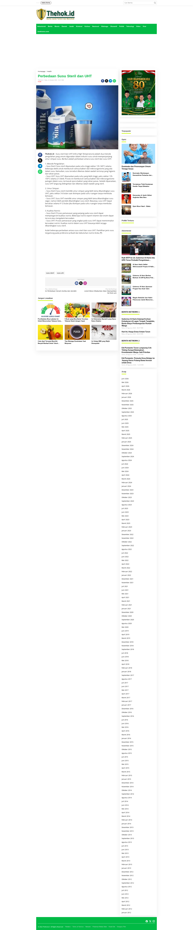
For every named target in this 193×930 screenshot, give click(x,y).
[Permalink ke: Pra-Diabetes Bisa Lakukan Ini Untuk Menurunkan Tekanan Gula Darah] (50, 310)
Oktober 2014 (127, 790)
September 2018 (128, 649)
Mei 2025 (125, 427)
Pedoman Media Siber (100, 927)
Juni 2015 (125, 760)
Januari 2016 (126, 738)
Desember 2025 (127, 401)
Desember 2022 (127, 534)
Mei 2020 (125, 627)
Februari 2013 (127, 864)
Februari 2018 (127, 668)
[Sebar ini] (102, 81)
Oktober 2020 (127, 616)
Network (88, 927)
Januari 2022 (126, 575)
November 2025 (127, 405)
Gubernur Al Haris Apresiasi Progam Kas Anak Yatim (142, 287)
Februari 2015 (127, 775)
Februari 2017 (127, 701)
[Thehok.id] (55, 14)
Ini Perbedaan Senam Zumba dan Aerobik (60, 290)
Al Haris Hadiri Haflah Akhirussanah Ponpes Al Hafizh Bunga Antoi (144, 266)
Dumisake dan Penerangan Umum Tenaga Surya (136, 167)
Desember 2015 (127, 742)
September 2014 (128, 794)
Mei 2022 (125, 560)
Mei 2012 (125, 898)
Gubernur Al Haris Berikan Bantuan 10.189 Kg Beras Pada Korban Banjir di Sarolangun (143, 277)
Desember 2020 (127, 612)
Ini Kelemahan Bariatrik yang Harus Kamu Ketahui (103, 320)
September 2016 (128, 716)
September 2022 (128, 545)
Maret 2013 (126, 861)
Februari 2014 (127, 820)
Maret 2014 (126, 816)
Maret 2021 (126, 601)
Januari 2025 (126, 442)
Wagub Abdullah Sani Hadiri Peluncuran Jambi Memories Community (143, 299)
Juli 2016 (125, 720)
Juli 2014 (125, 801)
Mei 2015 (125, 764)
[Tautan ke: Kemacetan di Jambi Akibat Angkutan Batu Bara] (126, 199)
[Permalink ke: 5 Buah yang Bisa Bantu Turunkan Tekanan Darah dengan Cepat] (77, 310)
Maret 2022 (126, 568)
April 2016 (125, 731)
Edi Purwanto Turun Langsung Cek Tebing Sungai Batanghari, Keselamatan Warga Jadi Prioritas (136, 350)
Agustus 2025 (127, 416)
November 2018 (127, 646)
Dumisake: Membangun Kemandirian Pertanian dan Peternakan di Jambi (142, 174)
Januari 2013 (126, 868)
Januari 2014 (126, 824)
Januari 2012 (126, 912)
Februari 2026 (127, 393)
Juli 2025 (125, 419)
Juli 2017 (125, 683)
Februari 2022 (127, 571)
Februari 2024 (127, 482)
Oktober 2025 (127, 408)
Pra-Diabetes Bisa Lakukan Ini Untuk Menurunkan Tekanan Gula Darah (49, 320)
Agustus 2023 (127, 505)
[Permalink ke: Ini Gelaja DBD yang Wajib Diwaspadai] (104, 332)
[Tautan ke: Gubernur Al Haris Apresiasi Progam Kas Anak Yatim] (126, 290)
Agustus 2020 (127, 623)
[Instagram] (85, 283)
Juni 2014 (125, 805)
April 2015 (125, 768)
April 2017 (125, 694)
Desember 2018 (127, 642)
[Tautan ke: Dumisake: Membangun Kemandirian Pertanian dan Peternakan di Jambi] (126, 177)
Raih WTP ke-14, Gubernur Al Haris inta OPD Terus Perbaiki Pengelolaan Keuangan (138, 259)
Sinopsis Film (121, 927)
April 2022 (125, 564)
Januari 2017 (126, 705)
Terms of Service (78, 927)
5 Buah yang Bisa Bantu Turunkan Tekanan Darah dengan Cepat (76, 320)
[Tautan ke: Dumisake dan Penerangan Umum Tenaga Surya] (138, 154)
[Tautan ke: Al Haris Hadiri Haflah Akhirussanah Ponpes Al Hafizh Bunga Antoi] (126, 268)
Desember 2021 (127, 579)
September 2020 (128, 620)
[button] (155, 3)
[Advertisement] (96, 51)
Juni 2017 (125, 686)
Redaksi (68, 927)
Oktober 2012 (127, 879)
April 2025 (125, 430)
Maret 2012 (126, 905)
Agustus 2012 (127, 887)
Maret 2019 (126, 638)
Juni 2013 (125, 849)
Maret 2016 (126, 735)
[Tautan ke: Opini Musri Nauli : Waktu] (126, 210)
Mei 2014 (125, 809)
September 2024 (128, 456)
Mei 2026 (125, 382)
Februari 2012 (127, 909)
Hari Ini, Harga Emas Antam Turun (136, 332)
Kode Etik (112, 927)
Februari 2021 (127, 605)
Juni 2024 (125, 468)
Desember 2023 (127, 490)
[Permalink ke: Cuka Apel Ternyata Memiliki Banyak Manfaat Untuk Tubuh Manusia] (50, 332)
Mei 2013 (125, 853)
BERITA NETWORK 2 (131, 341)
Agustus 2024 (127, 460)
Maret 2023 (126, 523)
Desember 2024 (127, 445)
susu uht (60, 273)
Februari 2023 (127, 527)
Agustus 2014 (127, 798)
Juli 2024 (125, 464)
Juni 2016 (125, 723)
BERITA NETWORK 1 (131, 312)
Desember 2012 (127, 872)
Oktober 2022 (127, 542)
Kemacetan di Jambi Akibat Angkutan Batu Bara (142, 196)
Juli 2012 (125, 890)
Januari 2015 (126, 779)
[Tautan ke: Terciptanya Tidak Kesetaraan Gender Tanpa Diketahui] (126, 188)
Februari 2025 (127, 438)
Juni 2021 (125, 590)
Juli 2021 (125, 586)
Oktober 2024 (127, 453)
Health (39, 81)
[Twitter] (81, 283)
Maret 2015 (126, 772)
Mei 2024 (125, 471)
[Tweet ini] (106, 81)
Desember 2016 (127, 709)
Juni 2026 (125, 379)
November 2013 (127, 831)
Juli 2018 (125, 653)
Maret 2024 (126, 479)
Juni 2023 (125, 512)
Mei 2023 (125, 516)
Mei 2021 (125, 594)
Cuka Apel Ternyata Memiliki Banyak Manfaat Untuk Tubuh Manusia (48, 342)
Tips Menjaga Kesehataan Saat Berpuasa (75, 342)
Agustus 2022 (127, 549)
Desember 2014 (127, 783)
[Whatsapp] (114, 81)
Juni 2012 (125, 894)
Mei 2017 (125, 690)
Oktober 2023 (127, 497)
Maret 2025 (126, 434)
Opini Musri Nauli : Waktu (141, 206)
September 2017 (128, 675)
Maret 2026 (126, 390)
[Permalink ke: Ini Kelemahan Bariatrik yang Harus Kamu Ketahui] (104, 310)
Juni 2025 (125, 423)
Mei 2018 (125, 660)
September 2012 (128, 883)
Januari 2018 (126, 671)
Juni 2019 (125, 631)
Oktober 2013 (127, 835)
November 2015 (127, 746)
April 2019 (125, 634)
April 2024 (125, 475)
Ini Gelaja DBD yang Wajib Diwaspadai (100, 342)
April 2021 (125, 597)
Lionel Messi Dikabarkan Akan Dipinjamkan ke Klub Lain (100, 291)
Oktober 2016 (127, 712)
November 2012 (127, 875)
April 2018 (125, 664)
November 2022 (127, 538)
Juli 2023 (125, 508)
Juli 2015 (125, 757)
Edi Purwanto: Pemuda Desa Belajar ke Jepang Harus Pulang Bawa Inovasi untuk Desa (138, 360)
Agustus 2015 (127, 753)
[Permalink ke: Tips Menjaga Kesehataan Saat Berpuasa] (77, 332)
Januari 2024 (126, 486)
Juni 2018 (125, 657)
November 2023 (127, 493)
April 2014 (125, 812)
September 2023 (128, 501)
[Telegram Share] (110, 81)
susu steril (50, 273)
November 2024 (127, 449)
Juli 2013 (125, 846)
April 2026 (125, 386)
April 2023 (125, 519)
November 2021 (127, 582)
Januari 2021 (126, 608)
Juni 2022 (125, 557)
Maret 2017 (126, 697)
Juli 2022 (125, 553)
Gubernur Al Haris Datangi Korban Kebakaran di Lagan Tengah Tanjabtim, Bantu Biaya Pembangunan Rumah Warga (138, 322)
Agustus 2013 (127, 842)
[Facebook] (76, 283)
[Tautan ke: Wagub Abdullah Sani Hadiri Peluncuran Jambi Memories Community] (126, 301)
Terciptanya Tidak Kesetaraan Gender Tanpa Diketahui (143, 185)
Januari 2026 (126, 397)
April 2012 (125, 901)
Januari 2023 (126, 531)
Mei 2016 (125, 727)
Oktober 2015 (127, 749)
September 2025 (128, 412)
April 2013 (125, 857)
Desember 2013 (127, 827)
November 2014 (127, 786)
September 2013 (128, 838)
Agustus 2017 (127, 679)
